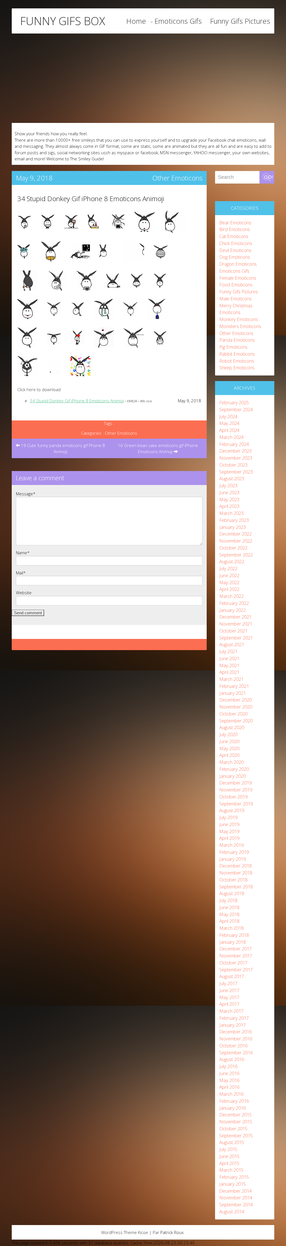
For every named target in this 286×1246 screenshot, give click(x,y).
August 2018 (231, 893)
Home (136, 21)
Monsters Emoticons (240, 326)
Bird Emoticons (234, 229)
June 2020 (229, 741)
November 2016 (235, 1038)
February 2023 (234, 520)
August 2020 (231, 727)
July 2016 (228, 1066)
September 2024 (236, 409)
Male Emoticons (235, 298)
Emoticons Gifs (178, 21)
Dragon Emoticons (238, 264)
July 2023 (228, 485)
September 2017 (236, 969)
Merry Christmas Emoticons (235, 309)
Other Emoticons (177, 177)
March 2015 (231, 1170)
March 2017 (231, 1011)
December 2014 (235, 1191)
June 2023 (229, 492)
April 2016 (229, 1087)
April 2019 (229, 838)
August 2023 (231, 478)
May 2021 (229, 665)
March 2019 (231, 845)
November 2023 (235, 458)
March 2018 (231, 928)
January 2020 (232, 776)
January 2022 (232, 610)
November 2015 (235, 1121)
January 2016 (232, 1108)
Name (23, 552)
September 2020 (236, 720)
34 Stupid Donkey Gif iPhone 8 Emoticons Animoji (90, 198)
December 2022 (235, 534)
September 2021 (236, 637)
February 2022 (234, 603)
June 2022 (229, 575)
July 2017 (228, 983)
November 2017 (235, 955)
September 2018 (236, 886)
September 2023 (236, 472)
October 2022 (233, 547)
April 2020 (229, 755)
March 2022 (231, 596)
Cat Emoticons (233, 236)
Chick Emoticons (235, 243)
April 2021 (229, 672)
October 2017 (233, 962)
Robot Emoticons (236, 361)
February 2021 (234, 686)
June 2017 (229, 990)
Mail (21, 573)
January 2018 (232, 942)
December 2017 (235, 948)
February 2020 (234, 769)
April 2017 (229, 1004)
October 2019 (233, 796)
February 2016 (234, 1101)
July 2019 (228, 817)
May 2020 (229, 748)
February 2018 (234, 935)
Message (25, 493)
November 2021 (235, 623)
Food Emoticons (235, 284)
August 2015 (231, 1142)
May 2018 (229, 914)
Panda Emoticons (237, 340)
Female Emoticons (237, 278)
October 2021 (233, 630)
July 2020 (228, 734)
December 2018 (235, 865)
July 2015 (228, 1149)
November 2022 (235, 541)
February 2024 (234, 444)
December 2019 (235, 782)
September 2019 (236, 803)
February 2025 (234, 402)
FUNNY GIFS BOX (62, 21)
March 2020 (231, 762)
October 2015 (233, 1128)
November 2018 (235, 872)
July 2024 (228, 416)
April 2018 (229, 921)
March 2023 (231, 513)
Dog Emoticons (234, 257)
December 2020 (235, 699)
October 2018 (233, 879)
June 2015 (229, 1156)
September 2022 (236, 554)
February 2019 (234, 852)
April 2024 (229, 430)
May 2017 (229, 997)
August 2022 (231, 561)
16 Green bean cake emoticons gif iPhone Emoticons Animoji (158, 449)
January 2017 (232, 1025)
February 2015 (234, 1177)
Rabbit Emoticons (237, 354)
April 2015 (229, 1163)
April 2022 (229, 589)
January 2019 (232, 859)
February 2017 (234, 1018)
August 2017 (231, 976)
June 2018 (229, 907)
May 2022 (229, 582)
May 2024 (229, 423)
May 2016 (229, 1080)
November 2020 (235, 706)
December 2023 (235, 451)
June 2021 (229, 658)
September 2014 (236, 1204)
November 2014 (235, 1197)
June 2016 (229, 1073)
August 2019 (231, 810)
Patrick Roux (171, 1232)
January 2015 (232, 1184)
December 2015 (235, 1114)
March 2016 (231, 1094)
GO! (268, 177)
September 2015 (236, 1135)
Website (24, 592)
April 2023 (229, 506)
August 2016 (231, 1059)
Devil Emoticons (235, 250)
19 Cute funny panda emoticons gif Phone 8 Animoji (62, 449)
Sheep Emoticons (236, 367)
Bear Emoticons (235, 222)
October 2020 (233, 713)
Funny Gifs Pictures (240, 21)
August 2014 (231, 1211)
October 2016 (233, 1045)
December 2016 (235, 1031)
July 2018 (228, 900)
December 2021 (235, 617)
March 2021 (231, 679)
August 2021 (231, 644)
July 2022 (228, 568)
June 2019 (229, 824)
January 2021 (232, 693)
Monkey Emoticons (238, 319)
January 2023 (232, 527)
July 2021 (228, 651)
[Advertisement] (143, 78)
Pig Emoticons (233, 347)
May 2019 (229, 831)
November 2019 (235, 789)
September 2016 (236, 1052)
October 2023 (233, 465)
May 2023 (229, 499)
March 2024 (231, 437)
